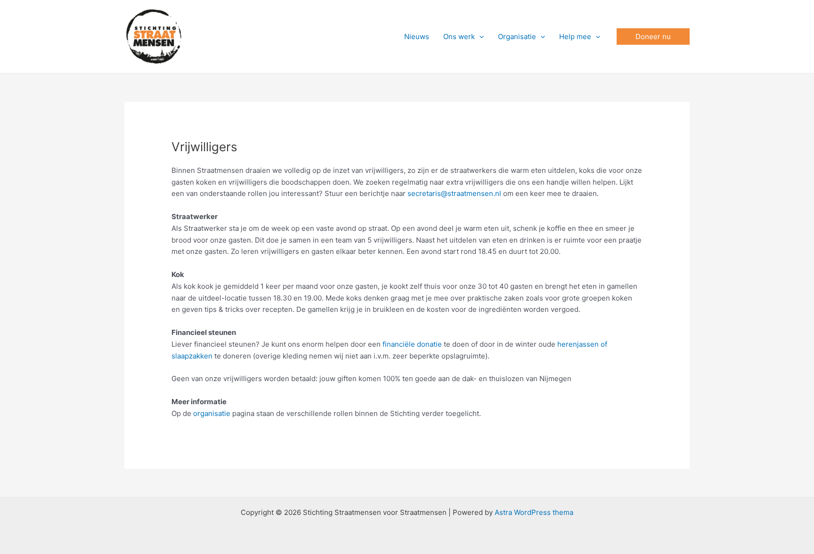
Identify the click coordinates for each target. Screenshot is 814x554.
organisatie (211, 413)
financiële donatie (412, 344)
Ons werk (459, 36)
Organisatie (517, 36)
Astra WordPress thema (534, 512)
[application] (479, 36)
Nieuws (416, 36)
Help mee (575, 36)
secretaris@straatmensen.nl (454, 193)
